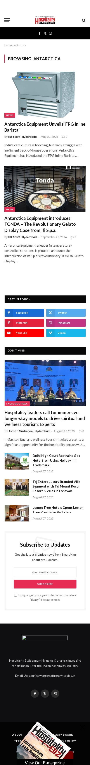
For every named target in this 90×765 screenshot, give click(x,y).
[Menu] (7, 20)
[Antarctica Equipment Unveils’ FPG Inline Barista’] (45, 94)
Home (8, 45)
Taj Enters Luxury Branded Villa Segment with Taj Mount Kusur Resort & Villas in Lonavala (56, 486)
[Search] (83, 20)
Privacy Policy (38, 599)
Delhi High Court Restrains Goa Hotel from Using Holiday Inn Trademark (56, 460)
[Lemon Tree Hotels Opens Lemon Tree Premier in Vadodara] (17, 513)
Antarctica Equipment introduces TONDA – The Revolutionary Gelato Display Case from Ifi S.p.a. (40, 224)
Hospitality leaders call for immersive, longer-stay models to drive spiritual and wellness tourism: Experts (45, 418)
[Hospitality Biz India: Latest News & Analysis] (45, 20)
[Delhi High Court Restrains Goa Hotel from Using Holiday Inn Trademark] (17, 461)
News (9, 115)
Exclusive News (17, 403)
